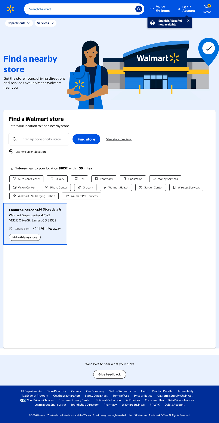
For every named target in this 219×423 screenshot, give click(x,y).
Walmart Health (118, 187)
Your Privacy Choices (40, 400)
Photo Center (58, 187)
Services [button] (43, 23)
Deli (82, 179)
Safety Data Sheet (96, 395)
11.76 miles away (49, 228)
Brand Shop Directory (85, 404)
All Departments (31, 391)
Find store (86, 139)
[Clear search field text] (129, 9)
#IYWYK (155, 404)
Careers (76, 391)
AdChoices (133, 400)
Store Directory (56, 391)
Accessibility (186, 391)
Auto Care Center (29, 179)
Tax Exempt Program (34, 395)
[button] (160, 9)
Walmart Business (133, 404)
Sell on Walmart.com (122, 391)
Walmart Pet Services (84, 196)
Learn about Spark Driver (50, 404)
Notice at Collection (108, 400)
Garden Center (153, 187)
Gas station (135, 179)
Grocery (88, 187)
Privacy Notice (143, 395)
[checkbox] (35, 224)
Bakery (59, 179)
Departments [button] (16, 23)
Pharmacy (106, 179)
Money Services (168, 179)
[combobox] (84, 9)
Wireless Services (189, 187)
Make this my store (24, 237)
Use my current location (30, 151)
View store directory (119, 139)
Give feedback (109, 374)
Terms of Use (121, 395)
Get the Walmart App (66, 395)
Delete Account (175, 404)
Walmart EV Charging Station (36, 196)
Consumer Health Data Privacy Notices (169, 400)
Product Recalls (162, 391)
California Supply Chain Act (174, 395)
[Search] (138, 9)
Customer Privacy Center (74, 400)
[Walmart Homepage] (10, 9)
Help (144, 391)
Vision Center (26, 187)
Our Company (95, 391)
